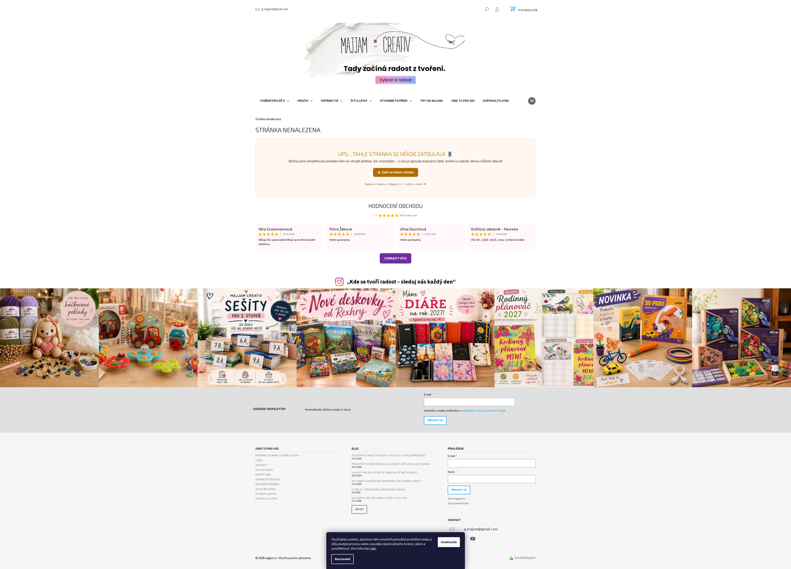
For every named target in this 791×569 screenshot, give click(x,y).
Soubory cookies (265, 493)
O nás (258, 460)
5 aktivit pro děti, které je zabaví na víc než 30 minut (384, 472)
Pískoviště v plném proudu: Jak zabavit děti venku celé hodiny (391, 464)
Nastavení (342, 559)
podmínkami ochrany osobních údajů (483, 411)
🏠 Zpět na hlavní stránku (395, 172)
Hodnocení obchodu (396, 205)
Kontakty (261, 465)
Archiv (359, 509)
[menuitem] (274, 101)
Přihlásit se (435, 420)
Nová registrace (456, 499)
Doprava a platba (266, 498)
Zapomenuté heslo (458, 503)
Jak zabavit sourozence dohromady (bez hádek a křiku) (386, 481)
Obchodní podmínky (267, 484)
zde (373, 548)
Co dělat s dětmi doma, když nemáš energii (378, 489)
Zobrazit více (395, 258)
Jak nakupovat (264, 469)
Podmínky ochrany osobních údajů (277, 455)
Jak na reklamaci (265, 489)
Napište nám (263, 474)
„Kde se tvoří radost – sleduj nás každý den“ (401, 282)
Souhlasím (449, 542)
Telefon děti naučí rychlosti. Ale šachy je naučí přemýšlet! (389, 455)
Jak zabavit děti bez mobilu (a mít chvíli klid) (379, 498)
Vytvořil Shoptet (525, 558)
